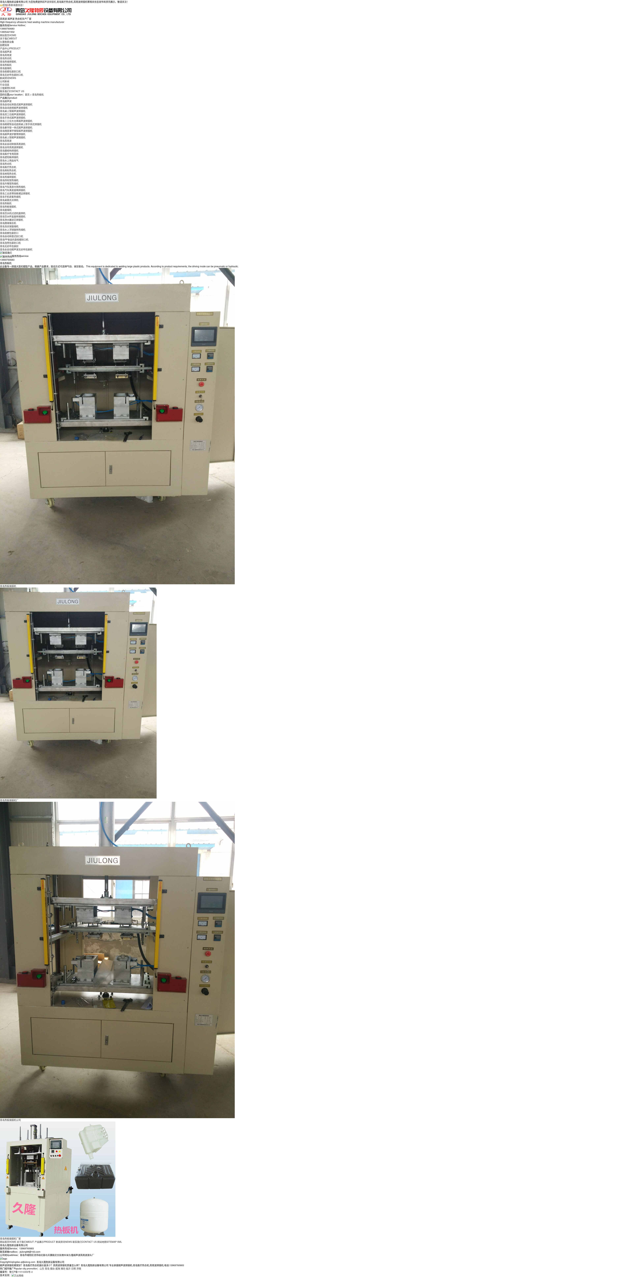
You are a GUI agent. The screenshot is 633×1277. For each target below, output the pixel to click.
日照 (73, 1268)
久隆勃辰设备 (7, 41)
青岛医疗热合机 (8, 167)
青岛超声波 (6, 51)
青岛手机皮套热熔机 (10, 196)
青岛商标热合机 (8, 170)
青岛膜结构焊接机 (9, 150)
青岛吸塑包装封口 (9, 232)
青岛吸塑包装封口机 (10, 71)
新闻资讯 (8, 78)
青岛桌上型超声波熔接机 (12, 137)
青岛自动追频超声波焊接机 (14, 107)
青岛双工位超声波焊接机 (12, 114)
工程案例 (7, 87)
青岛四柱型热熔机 (9, 180)
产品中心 (10, 48)
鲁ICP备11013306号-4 (21, 1271)
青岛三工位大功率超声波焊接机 (16, 120)
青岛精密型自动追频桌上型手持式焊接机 (21, 124)
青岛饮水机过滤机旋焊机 (12, 213)
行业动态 (4, 84)
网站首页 (8, 35)
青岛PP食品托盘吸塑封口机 (14, 239)
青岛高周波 (6, 55)
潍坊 (63, 1268)
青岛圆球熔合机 (8, 223)
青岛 (47, 1268)
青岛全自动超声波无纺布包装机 (16, 249)
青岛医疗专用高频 (9, 153)
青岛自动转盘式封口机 (11, 236)
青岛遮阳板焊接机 (9, 157)
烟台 (52, 1268)
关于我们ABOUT (25, 1241)
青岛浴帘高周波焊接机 (11, 147)
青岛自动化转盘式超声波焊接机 (16, 104)
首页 (27, 94)
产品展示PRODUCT (45, 1241)
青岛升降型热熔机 (9, 183)
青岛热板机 (6, 64)
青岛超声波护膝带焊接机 (12, 134)
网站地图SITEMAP (107, 1241)
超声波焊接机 (49, 1)
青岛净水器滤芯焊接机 (11, 219)
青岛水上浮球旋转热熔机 (12, 229)
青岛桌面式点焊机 (9, 200)
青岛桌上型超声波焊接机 (12, 111)
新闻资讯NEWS (64, 1241)
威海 (57, 1268)
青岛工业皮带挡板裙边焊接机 (15, 193)
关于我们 (8, 38)
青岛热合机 (6, 58)
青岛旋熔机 (6, 68)
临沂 (68, 1268)
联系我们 (12, 91)
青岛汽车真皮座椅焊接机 (12, 190)
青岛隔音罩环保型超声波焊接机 (16, 130)
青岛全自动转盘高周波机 (12, 143)
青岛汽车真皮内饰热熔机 (12, 186)
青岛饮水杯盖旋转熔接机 (12, 216)
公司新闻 (4, 81)
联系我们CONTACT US (85, 1241)
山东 (42, 1268)
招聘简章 (4, 45)
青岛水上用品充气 (9, 160)
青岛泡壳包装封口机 (10, 242)
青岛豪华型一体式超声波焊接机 (16, 127)
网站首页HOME (8, 1241)
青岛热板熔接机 (8, 206)
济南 (78, 1268)
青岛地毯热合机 (8, 173)
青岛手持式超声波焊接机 (12, 117)
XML (119, 1241)
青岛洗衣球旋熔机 (9, 226)
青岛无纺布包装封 (9, 246)
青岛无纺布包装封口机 (11, 74)
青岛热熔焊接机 (8, 61)
